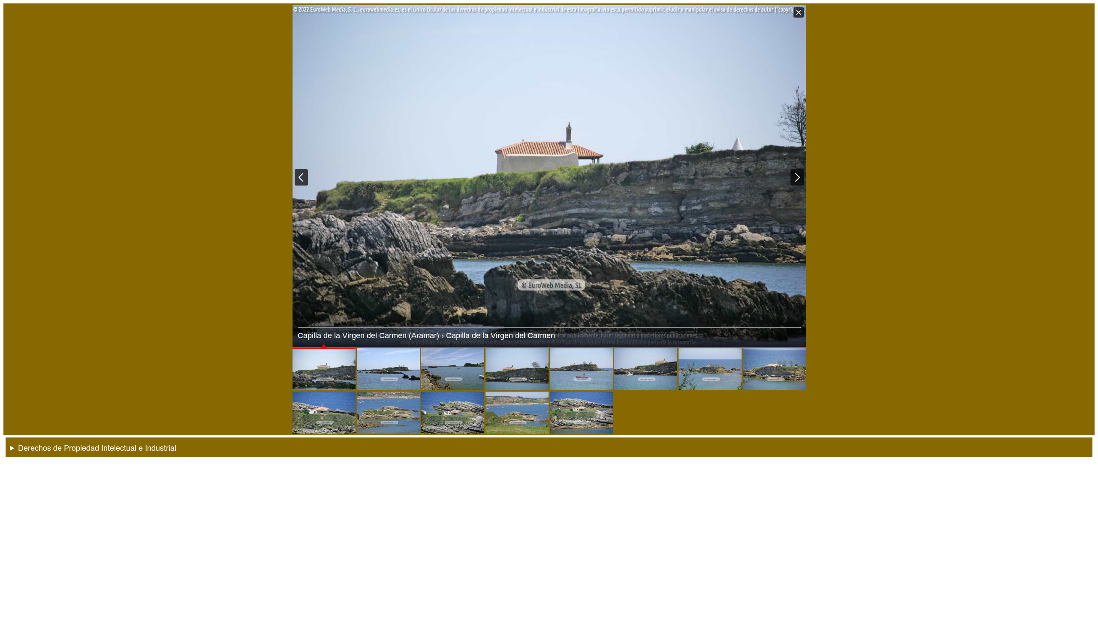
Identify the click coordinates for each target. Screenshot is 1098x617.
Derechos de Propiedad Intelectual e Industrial (97, 447)
